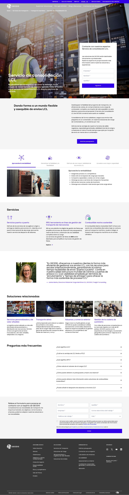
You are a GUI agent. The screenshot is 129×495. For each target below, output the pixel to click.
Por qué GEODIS (60, 6)
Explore (48, 244)
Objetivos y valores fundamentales (38, 458)
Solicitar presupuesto (85, 448)
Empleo (35, 476)
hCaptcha (74, 427)
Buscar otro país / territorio (111, 461)
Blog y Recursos (75, 6)
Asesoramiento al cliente (86, 461)
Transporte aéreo (43, 320)
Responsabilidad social (38, 466)
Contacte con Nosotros (92, 6)
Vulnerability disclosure (104, 492)
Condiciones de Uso (90, 492)
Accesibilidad (83, 457)
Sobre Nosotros (37, 448)
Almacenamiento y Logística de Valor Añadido (62, 455)
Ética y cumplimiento (39, 469)
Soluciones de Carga (60, 451)
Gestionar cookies (50, 492)
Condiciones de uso (98, 427)
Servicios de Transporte (61, 448)
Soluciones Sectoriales (60, 459)
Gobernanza (36, 454)
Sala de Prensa (37, 472)
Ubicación (82, 468)
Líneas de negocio (38, 462)
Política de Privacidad (89, 424)
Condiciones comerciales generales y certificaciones (87, 464)
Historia (35, 451)
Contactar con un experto (87, 451)
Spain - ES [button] (84, 1)
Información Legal (77, 492)
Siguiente (98, 85)
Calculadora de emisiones (87, 454)
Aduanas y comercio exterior (77, 320)
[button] (55, 1)
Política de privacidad (86, 427)
